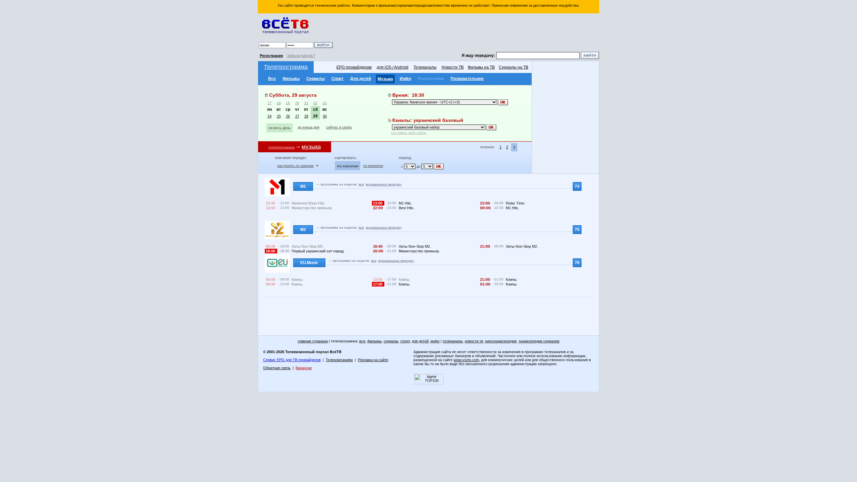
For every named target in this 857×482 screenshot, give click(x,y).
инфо (435, 341)
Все (272, 78)
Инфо (405, 78)
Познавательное (467, 78)
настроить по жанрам (295, 166)
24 (269, 116)
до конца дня (308, 127)
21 (306, 103)
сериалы (391, 341)
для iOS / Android (392, 67)
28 (306, 116)
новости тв (474, 341)
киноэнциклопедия (501, 341)
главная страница (313, 341)
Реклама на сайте (373, 360)
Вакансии (304, 368)
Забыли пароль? (301, 56)
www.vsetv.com (466, 360)
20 (297, 103)
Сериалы (315, 78)
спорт (405, 341)
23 (325, 103)
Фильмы (291, 78)
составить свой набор (408, 133)
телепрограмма (281, 147)
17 (269, 103)
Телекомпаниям (339, 360)
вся (361, 184)
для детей (420, 341)
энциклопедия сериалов (539, 341)
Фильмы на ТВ (481, 67)
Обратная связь (277, 368)
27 (297, 116)
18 (279, 103)
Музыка (385, 79)
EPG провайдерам (354, 67)
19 (288, 103)
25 (279, 116)
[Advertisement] (467, 33)
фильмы (374, 341)
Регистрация (271, 56)
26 (288, 116)
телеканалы (453, 341)
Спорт (337, 78)
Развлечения (431, 78)
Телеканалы (425, 67)
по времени (373, 166)
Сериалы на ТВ (513, 67)
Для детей (360, 78)
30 (325, 116)
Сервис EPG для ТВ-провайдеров (292, 360)
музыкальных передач (383, 184)
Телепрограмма (286, 67)
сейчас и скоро (339, 127)
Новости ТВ (453, 67)
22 (315, 103)
